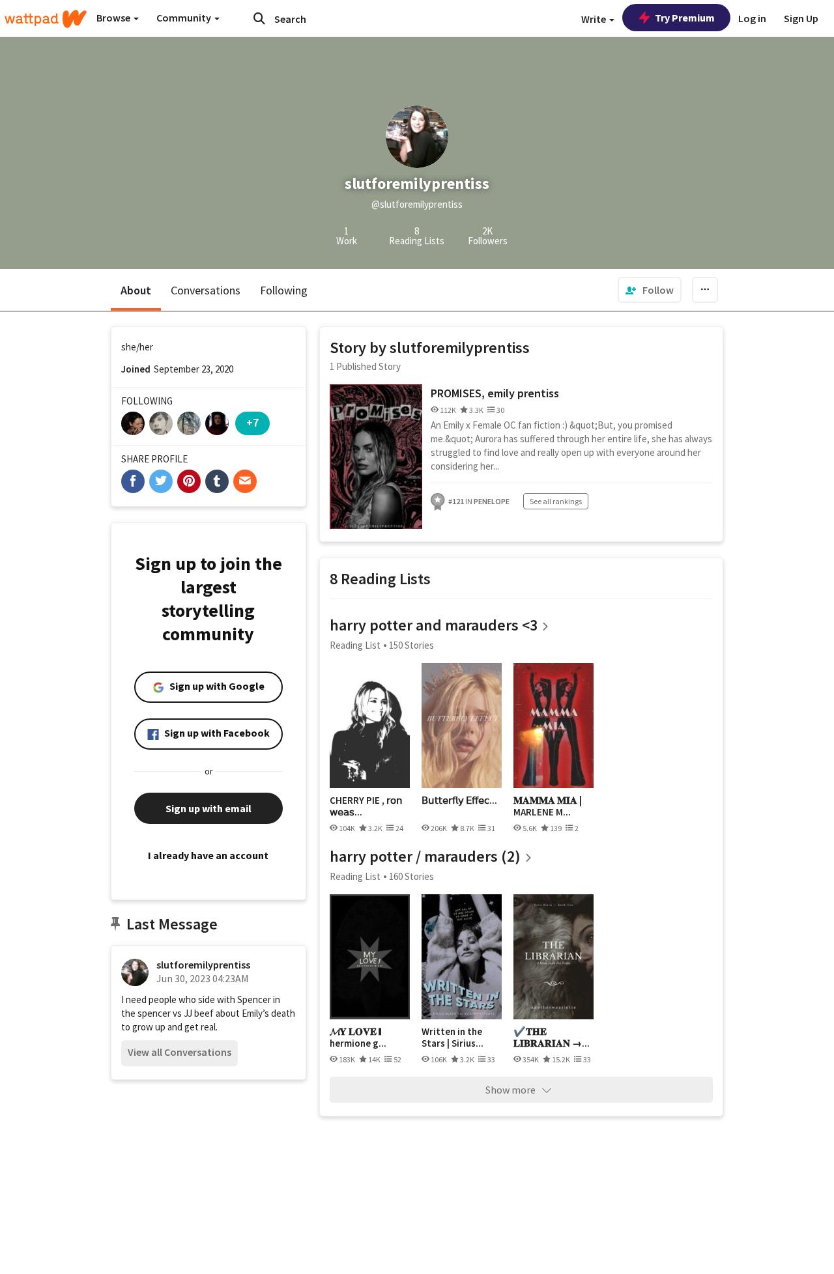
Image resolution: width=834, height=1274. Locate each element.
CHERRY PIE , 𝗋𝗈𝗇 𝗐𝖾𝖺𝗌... (366, 806)
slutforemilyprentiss (203, 964)
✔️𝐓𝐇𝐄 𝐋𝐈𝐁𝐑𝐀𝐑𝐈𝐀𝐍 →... (551, 1037)
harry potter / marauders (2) (425, 856)
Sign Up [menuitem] (801, 18)
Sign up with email (208, 808)
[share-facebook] (133, 481)
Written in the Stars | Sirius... (452, 1037)
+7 (252, 422)
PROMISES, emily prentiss (495, 393)
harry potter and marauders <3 (434, 625)
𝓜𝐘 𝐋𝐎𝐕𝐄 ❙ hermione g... (358, 1037)
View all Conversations (179, 1051)
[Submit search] (259, 18)
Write (594, 18)
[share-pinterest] (189, 481)
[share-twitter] (161, 481)
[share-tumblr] (217, 481)
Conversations (205, 290)
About (136, 290)
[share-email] (245, 481)
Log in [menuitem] (752, 18)
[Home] (46, 18)
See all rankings (556, 501)
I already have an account (208, 855)
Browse (114, 17)
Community (184, 17)
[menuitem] (650, 290)
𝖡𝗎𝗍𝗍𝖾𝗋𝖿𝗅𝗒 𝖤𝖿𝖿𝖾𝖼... (459, 800)
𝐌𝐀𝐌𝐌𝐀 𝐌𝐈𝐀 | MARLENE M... (547, 806)
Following (284, 290)
